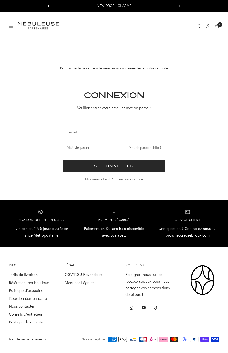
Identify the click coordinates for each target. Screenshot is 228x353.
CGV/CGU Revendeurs (83, 274)
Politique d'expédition (27, 290)
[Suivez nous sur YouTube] (144, 308)
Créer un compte (129, 179)
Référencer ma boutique (29, 282)
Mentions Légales (79, 282)
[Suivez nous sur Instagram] (131, 308)
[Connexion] (208, 26)
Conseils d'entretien (25, 314)
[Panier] (217, 26)
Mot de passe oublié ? (145, 147)
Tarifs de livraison (23, 274)
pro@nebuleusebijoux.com (188, 235)
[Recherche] (200, 26)
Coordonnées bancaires (28, 298)
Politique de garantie (26, 322)
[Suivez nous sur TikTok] (156, 308)
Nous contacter (22, 306)
